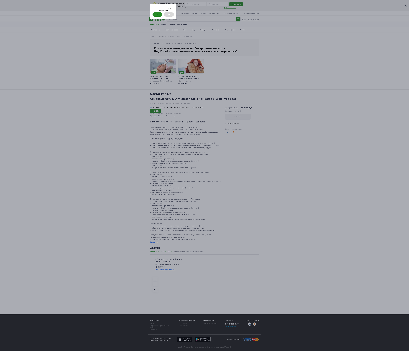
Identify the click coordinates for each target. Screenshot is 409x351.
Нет (169, 14)
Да (157, 14)
